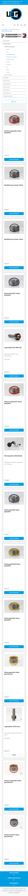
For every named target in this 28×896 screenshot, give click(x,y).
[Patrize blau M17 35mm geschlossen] (14, 822)
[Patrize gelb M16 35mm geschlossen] (14, 660)
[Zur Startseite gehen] (14, 14)
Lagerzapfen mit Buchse (12, 726)
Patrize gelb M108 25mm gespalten (12, 565)
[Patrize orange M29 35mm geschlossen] (14, 768)
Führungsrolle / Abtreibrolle (13, 456)
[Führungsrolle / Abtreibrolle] (14, 443)
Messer (7, 51)
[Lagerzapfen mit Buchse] (14, 714)
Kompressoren (6, 87)
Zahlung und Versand (14, 878)
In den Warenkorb (14, 159)
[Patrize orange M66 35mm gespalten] (14, 119)
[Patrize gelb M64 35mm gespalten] (14, 606)
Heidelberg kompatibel (9, 46)
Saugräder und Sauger (10, 59)
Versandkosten (5, 890)
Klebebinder (6, 77)
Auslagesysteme (7, 83)
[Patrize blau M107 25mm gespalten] (14, 281)
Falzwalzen (8, 72)
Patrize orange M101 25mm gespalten (13, 402)
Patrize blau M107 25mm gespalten (12, 294)
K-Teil (7, 67)
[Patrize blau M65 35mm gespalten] (14, 498)
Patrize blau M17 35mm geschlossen (11, 835)
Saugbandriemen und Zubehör (11, 56)
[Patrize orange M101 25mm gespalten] (14, 389)
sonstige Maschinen (7, 96)
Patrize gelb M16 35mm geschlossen (11, 673)
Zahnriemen (8, 62)
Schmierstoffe (6, 90)
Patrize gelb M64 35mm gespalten (12, 619)
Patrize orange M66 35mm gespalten (12, 131)
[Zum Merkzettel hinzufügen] (21, 123)
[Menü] (3, 25)
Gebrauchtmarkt (7, 93)
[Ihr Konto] (21, 25)
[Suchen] (14, 25)
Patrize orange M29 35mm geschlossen (12, 781)
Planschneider (6, 80)
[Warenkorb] (25, 25)
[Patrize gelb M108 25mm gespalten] (14, 552)
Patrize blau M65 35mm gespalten (11, 510)
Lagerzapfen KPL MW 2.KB (12, 347)
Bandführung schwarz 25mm (13, 185)
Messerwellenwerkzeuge (10, 54)
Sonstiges (7, 69)
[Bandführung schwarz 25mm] (14, 173)
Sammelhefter (6, 40)
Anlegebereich (8, 64)
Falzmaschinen (7, 43)
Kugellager (8, 49)
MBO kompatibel (8, 74)
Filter (15, 101)
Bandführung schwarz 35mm (13, 239)
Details (14, 755)
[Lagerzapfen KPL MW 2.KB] (14, 335)
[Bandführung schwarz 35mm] (14, 227)
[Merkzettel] (18, 25)
